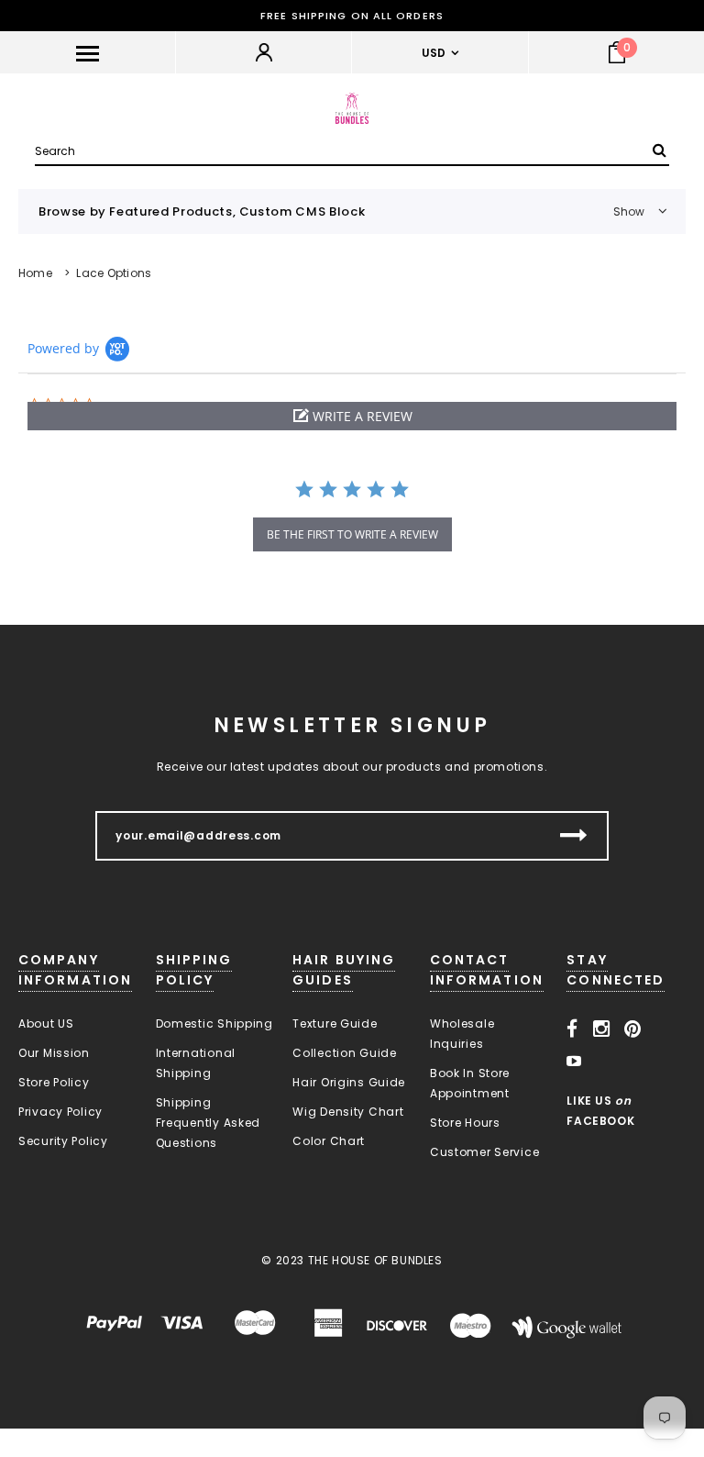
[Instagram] (601, 1029)
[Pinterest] (633, 1029)
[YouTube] (574, 1061)
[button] (352, 416)
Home (35, 273)
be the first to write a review (352, 534)
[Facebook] (572, 1029)
